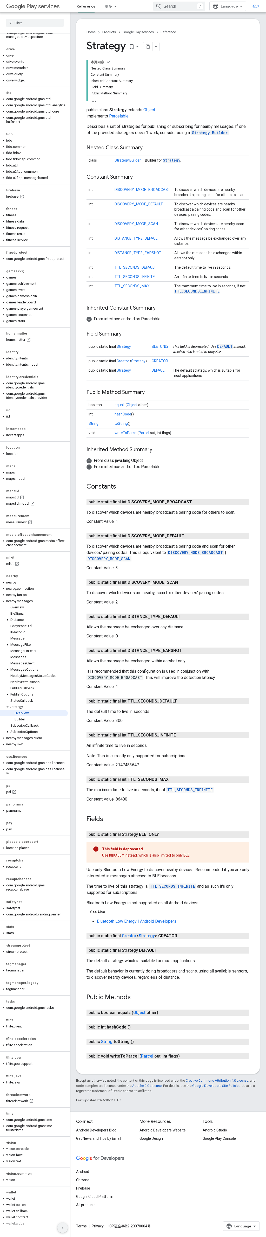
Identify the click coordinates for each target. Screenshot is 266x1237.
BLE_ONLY (160, 346)
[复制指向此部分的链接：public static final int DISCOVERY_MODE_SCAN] (183, 582)
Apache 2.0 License (147, 1086)
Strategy (171, 160)
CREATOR (160, 361)
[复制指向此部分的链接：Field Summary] (127, 334)
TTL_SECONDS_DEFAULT (135, 267)
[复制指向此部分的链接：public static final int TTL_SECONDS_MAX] (174, 779)
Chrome (82, 1180)
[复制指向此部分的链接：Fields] (108, 819)
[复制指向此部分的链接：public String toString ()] (139, 1042)
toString (121, 423)
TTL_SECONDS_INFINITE (135, 277)
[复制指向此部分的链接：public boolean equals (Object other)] (163, 1013)
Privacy (98, 1226)
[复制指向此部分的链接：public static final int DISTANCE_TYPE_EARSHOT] (187, 651)
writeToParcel (126, 433)
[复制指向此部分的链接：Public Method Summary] (150, 393)
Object (149, 109)
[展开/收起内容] (108, 62)
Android (82, 1172)
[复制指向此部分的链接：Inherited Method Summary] (157, 450)
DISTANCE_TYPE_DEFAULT (137, 238)
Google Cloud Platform (94, 1196)
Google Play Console (219, 1138)
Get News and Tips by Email (98, 1138)
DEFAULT (225, 346)
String (93, 423)
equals (120, 405)
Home (91, 32)
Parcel (144, 433)
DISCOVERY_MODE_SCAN (136, 224)
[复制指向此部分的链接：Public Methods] (136, 998)
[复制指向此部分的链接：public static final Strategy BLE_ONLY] (164, 834)
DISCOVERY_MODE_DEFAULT (139, 204)
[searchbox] (35, 23)
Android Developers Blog (96, 1130)
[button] (34, 35)
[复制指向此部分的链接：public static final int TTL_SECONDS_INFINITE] (181, 735)
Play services (42, 6)
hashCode (123, 414)
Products (109, 32)
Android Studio (215, 1130)
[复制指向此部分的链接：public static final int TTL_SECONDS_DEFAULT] (182, 701)
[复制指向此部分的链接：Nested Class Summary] (148, 148)
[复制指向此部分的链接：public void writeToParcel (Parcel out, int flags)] (185, 1056)
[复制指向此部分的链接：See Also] (110, 912)
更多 (108, 6)
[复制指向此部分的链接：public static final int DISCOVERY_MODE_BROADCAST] (197, 502)
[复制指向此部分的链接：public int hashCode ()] (136, 1027)
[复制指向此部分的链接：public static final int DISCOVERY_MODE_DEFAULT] (189, 536)
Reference (86, 6)
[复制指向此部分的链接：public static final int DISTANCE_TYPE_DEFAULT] (186, 617)
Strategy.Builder (210, 132)
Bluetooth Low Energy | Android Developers (136, 921)
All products (86, 1205)
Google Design (151, 1138)
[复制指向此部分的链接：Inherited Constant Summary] (161, 308)
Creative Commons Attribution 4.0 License (217, 1080)
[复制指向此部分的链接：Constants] (121, 487)
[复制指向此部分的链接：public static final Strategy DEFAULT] (162, 950)
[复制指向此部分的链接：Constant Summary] (138, 177)
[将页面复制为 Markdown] (147, 46)
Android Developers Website (162, 1130)
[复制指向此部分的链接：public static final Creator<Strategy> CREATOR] (182, 936)
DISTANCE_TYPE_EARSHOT (138, 253)
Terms (81, 1226)
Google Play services (138, 32)
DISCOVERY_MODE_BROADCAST (142, 189)
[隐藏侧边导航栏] (62, 1227)
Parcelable (119, 116)
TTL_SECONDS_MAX (132, 286)
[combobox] (179, 6)
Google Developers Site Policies (216, 1086)
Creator (123, 361)
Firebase (83, 1188)
